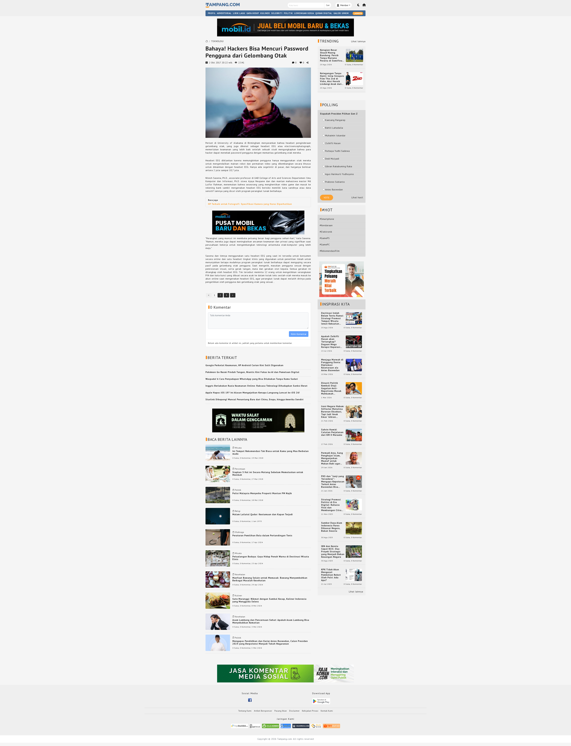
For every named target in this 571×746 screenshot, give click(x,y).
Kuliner (238, 595)
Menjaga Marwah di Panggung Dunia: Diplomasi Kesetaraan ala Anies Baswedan (332, 365)
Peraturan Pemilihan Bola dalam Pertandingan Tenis (262, 535)
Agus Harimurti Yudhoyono (339, 174)
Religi (237, 511)
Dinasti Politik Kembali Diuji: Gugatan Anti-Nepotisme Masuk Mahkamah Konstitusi (331, 388)
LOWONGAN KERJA (304, 13)
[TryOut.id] (331, 725)
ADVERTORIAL (224, 13)
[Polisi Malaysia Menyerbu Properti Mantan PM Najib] (218, 494)
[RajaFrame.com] (255, 725)
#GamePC (325, 244)
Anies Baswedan (334, 189)
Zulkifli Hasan (333, 143)
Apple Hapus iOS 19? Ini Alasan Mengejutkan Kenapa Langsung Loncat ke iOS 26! (253, 392)
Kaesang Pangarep (335, 120)
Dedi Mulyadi (332, 158)
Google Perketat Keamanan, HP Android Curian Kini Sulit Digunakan (244, 365)
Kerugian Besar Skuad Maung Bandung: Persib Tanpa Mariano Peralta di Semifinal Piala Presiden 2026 (331, 55)
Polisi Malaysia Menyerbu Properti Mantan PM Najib (262, 493)
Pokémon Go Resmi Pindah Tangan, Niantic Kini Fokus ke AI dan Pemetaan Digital (252, 372)
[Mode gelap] (358, 5)
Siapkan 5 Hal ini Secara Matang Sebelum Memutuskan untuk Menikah (267, 473)
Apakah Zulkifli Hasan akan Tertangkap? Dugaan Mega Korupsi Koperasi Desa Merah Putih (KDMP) (331, 341)
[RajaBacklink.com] (239, 725)
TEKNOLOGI (217, 41)
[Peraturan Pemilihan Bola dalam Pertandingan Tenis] (218, 537)
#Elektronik (326, 231)
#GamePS (325, 238)
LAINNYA (358, 13)
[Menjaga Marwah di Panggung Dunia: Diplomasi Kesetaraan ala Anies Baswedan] (354, 364)
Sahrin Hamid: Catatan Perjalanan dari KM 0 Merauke (332, 432)
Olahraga (239, 532)
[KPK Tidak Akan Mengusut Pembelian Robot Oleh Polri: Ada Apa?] (354, 574)
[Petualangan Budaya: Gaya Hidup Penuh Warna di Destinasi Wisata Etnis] (218, 558)
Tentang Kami (245, 711)
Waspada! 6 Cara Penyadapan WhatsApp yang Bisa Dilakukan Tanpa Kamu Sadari (252, 379)
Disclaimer (294, 711)
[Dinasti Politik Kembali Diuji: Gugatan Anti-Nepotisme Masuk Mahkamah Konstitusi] (354, 388)
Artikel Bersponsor (263, 711)
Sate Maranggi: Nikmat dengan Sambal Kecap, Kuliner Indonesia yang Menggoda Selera (269, 600)
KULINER (265, 13)
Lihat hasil (357, 197)
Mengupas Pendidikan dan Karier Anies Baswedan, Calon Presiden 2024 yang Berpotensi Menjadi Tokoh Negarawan (270, 642)
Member (344, 5)
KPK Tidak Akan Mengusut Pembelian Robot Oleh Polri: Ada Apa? (331, 575)
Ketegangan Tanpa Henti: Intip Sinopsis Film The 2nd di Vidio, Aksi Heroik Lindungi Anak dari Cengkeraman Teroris (332, 78)
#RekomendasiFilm (330, 251)
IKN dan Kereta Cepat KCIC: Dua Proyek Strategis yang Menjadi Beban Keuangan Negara (332, 551)
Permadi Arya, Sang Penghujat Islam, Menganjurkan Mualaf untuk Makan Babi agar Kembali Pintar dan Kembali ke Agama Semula (332, 458)
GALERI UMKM (341, 13)
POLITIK (288, 13)
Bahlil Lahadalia (334, 127)
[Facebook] (250, 699)
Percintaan (240, 469)
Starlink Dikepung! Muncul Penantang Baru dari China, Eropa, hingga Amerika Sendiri (254, 399)
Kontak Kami (327, 711)
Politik (238, 490)
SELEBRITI (276, 13)
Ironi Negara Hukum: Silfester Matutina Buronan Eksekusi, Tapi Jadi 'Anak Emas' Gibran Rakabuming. (332, 411)
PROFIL (212, 13)
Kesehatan (240, 574)
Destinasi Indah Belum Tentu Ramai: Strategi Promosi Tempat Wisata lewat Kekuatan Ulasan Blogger (332, 318)
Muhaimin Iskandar (335, 135)
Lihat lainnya (358, 41)
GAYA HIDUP (253, 13)
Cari (328, 5)
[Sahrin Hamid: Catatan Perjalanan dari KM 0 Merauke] (354, 434)
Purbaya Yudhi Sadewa (337, 151)
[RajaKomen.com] (270, 725)
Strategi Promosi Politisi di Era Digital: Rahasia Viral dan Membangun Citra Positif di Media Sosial (331, 505)
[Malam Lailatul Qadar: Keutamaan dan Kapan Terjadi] (218, 515)
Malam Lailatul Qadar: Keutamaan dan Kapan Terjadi (262, 514)
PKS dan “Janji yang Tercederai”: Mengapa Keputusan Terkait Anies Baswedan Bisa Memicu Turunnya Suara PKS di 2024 (332, 481)
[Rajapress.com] (300, 725)
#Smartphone (327, 219)
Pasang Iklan (280, 711)
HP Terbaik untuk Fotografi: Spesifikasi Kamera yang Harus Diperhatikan (250, 204)
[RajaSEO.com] (316, 725)
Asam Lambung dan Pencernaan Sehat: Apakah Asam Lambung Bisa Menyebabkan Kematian (270, 621)
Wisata (238, 448)
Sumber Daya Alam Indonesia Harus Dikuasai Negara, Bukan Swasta (331, 527)
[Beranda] (364, 5)
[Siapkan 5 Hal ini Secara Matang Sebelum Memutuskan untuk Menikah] (218, 473)
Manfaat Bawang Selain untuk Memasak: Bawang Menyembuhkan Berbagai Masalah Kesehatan (269, 579)
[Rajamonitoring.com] (286, 725)
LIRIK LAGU (239, 13)
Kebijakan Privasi (310, 711)
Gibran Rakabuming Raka (338, 166)
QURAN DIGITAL (323, 13)
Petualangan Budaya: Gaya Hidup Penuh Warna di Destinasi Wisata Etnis (270, 558)
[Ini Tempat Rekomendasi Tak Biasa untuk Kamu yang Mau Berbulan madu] (218, 452)
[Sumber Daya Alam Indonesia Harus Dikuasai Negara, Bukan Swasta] (354, 528)
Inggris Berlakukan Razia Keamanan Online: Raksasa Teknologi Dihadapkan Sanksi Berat (257, 385)
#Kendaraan (326, 225)
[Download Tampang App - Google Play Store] (321, 701)
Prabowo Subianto (335, 181)
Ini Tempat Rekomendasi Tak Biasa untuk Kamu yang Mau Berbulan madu (270, 452)
